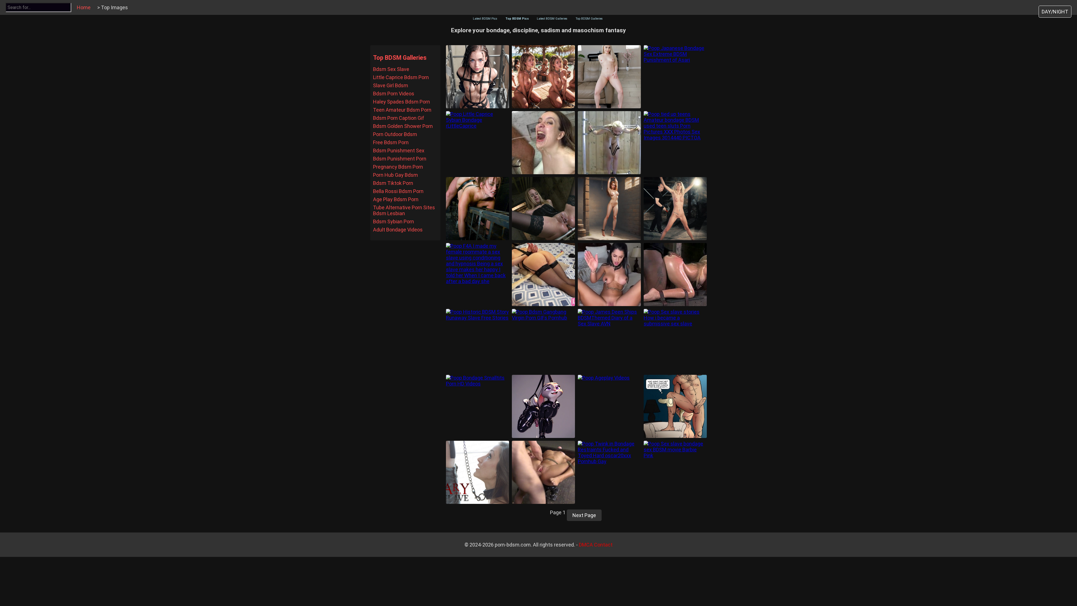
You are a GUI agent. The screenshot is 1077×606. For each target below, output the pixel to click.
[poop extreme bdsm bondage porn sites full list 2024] (477, 208)
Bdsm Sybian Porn (393, 221)
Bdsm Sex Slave (391, 69)
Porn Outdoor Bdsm (395, 134)
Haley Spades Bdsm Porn (401, 102)
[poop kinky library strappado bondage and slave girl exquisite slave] (609, 208)
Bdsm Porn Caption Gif (398, 118)
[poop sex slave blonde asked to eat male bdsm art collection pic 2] (675, 406)
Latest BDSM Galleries (552, 18)
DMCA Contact (596, 545)
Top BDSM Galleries (589, 18)
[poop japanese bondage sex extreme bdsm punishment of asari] (675, 76)
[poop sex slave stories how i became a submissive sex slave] (675, 340)
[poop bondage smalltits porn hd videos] (477, 406)
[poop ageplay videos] (609, 406)
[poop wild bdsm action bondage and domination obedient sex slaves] (675, 274)
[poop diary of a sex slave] (477, 472)
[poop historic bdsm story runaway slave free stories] (477, 340)
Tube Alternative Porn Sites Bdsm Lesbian (404, 210)
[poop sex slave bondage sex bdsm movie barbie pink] (675, 472)
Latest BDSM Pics (485, 18)
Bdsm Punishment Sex (398, 150)
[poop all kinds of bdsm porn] (609, 142)
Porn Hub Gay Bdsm (395, 175)
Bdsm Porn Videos (393, 94)
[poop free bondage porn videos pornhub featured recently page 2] (543, 274)
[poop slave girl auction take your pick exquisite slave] (543, 76)
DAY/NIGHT (1055, 12)
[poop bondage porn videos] (543, 472)
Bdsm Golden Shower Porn (403, 126)
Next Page (584, 515)
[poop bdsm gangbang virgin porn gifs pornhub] (543, 340)
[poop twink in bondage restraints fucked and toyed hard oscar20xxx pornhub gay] (609, 472)
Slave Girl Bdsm (390, 85)
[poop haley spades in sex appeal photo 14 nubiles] (609, 76)
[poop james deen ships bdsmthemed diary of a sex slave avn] (609, 340)
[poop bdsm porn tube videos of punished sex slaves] (543, 208)
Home (84, 7)
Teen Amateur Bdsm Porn (402, 110)
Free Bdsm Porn (391, 142)
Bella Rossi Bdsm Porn (398, 191)
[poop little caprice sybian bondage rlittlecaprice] (477, 142)
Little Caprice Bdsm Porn (401, 77)
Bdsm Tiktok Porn (393, 183)
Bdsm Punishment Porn (399, 159)
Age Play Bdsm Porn (395, 199)
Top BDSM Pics (517, 18)
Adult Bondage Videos (398, 230)
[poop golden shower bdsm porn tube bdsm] (543, 142)
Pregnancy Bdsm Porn (398, 167)
